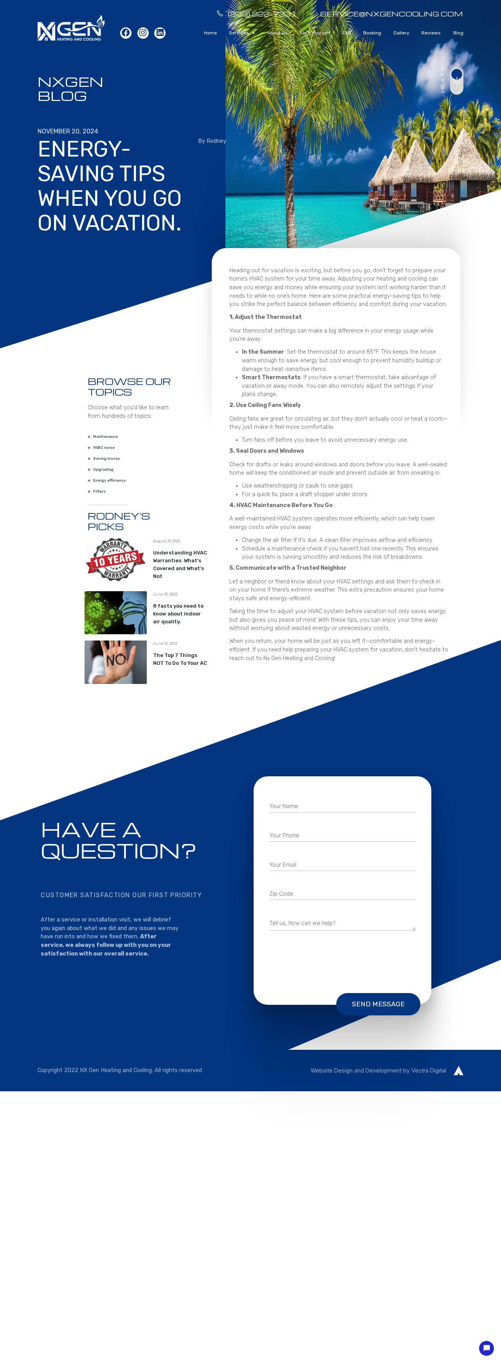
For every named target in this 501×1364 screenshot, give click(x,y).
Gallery (401, 33)
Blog (458, 33)
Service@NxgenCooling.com (391, 13)
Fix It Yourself (315, 33)
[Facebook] (126, 33)
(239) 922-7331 (262, 13)
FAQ (346, 33)
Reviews (431, 33)
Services (239, 33)
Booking (372, 33)
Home (210, 33)
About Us (277, 33)
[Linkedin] (160, 33)
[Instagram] (143, 33)
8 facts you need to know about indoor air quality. (178, 613)
